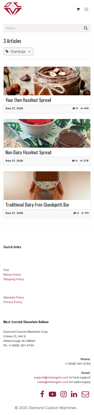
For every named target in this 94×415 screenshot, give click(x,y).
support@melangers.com (51, 377)
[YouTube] (52, 394)
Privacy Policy (13, 302)
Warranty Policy (14, 297)
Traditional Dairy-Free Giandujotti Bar (37, 204)
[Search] (86, 28)
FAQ (6, 270)
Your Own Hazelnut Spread (28, 100)
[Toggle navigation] (86, 9)
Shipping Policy (13, 279)
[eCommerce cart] (78, 9)
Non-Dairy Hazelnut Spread (28, 152)
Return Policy (12, 274)
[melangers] (85, 394)
